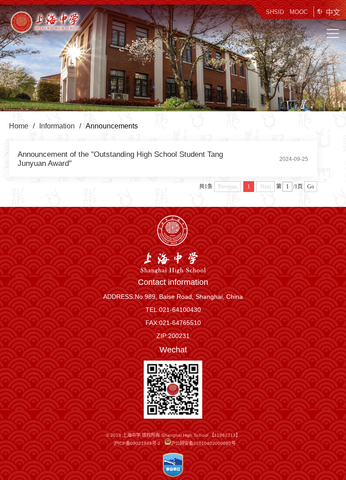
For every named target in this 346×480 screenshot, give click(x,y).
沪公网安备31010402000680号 (203, 443)
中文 (333, 12)
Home (18, 126)
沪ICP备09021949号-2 (137, 443)
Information (57, 126)
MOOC (299, 12)
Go (310, 186)
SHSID (275, 12)
